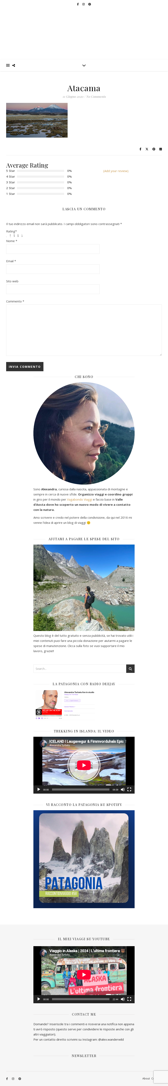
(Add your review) (115, 171)
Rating (11, 231)
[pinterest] (19, 1079)
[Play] (39, 789)
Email (11, 261)
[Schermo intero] (129, 789)
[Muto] (123, 789)
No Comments (96, 96)
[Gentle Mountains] (84, 30)
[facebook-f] (7, 1079)
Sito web (12, 281)
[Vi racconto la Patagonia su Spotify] (84, 859)
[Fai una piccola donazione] (84, 588)
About (146, 1078)
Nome (11, 241)
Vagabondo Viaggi (79, 499)
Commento (15, 301)
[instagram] (13, 1079)
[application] (84, 765)
